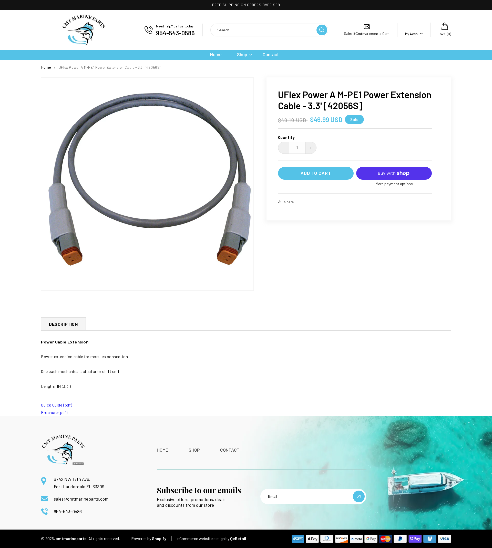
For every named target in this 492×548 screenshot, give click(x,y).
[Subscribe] (359, 496)
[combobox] (263, 30)
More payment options (394, 183)
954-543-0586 (68, 511)
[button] (242, 54)
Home (46, 67)
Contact (230, 450)
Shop (194, 450)
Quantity (286, 137)
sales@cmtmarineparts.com (81, 499)
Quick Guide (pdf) (56, 404)
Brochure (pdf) (54, 412)
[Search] (321, 30)
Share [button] (289, 202)
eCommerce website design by (203, 538)
